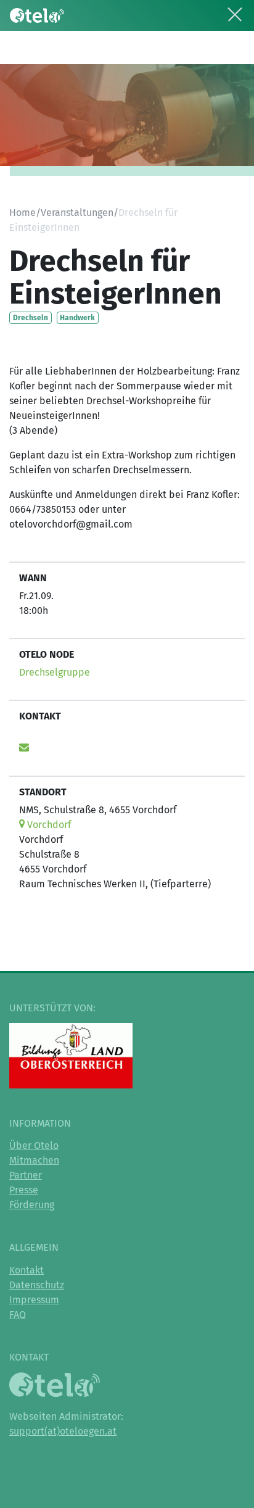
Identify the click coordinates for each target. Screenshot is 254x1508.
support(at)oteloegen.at (63, 1431)
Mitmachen (34, 1160)
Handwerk (77, 317)
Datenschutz (36, 1285)
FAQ (17, 1314)
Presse (23, 1190)
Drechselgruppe (54, 672)
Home (22, 212)
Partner (25, 1175)
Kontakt (26, 1270)
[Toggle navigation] (235, 12)
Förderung (31, 1205)
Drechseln (30, 317)
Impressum (34, 1300)
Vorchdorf (48, 825)
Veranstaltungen (77, 212)
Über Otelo (34, 1145)
